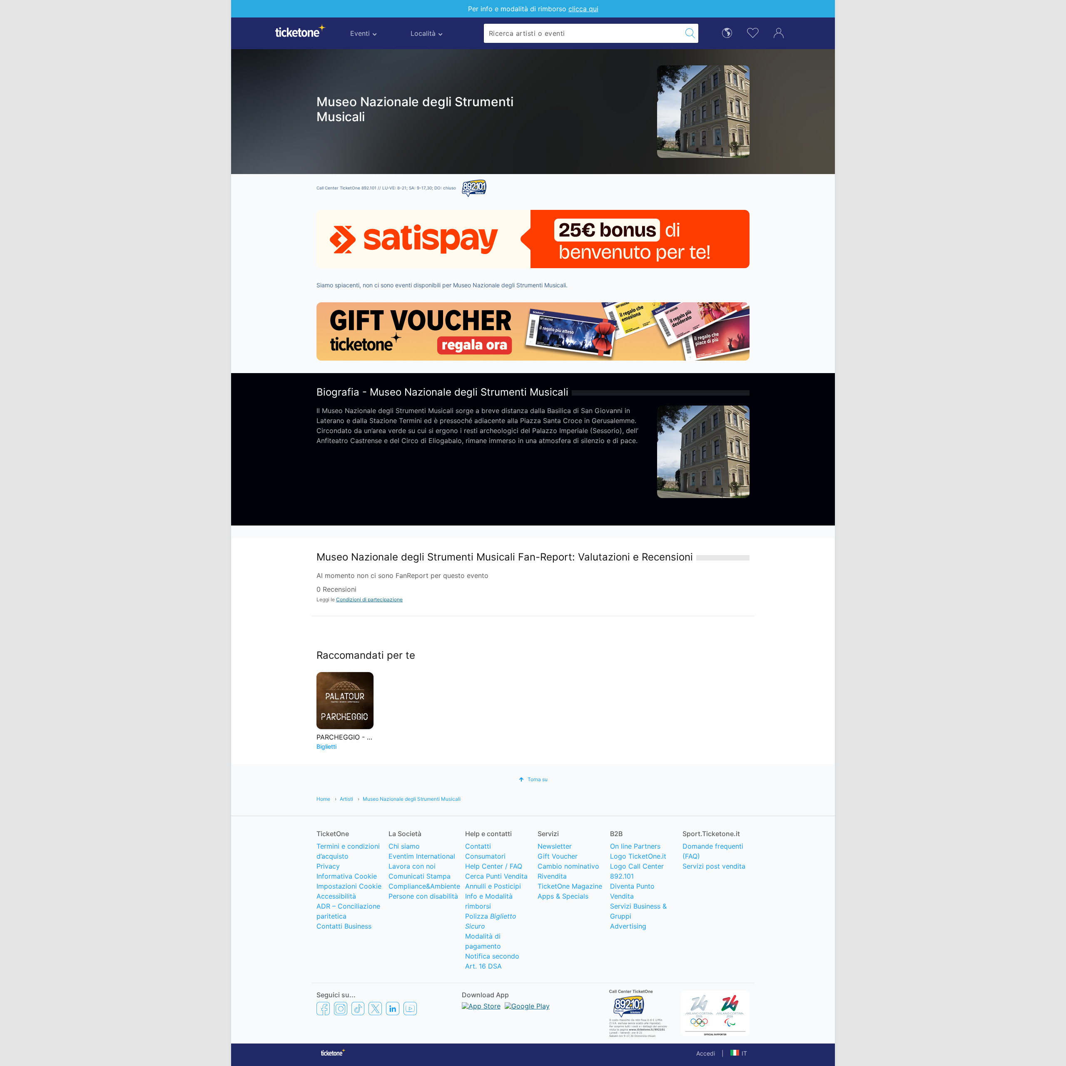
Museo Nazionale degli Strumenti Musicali (412, 799)
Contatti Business (343, 926)
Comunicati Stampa (420, 876)
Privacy (328, 866)
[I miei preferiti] (753, 32)
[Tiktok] (357, 1008)
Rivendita (552, 876)
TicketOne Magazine (570, 886)
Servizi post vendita (713, 866)
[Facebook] (323, 1008)
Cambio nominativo (568, 866)
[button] (533, 779)
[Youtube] (410, 1008)
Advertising (628, 926)
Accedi (705, 1053)
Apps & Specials (563, 896)
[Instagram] (340, 1008)
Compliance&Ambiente (424, 886)
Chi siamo (404, 846)
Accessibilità (336, 896)
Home (323, 799)
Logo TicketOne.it (638, 856)
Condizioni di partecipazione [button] (369, 599)
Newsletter (555, 846)
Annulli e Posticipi (493, 886)
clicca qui (583, 9)
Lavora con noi (412, 866)
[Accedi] (778, 32)
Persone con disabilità (423, 896)
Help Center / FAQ (493, 866)
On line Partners (635, 846)
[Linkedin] (392, 1008)
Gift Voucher (558, 856)
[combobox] (583, 33)
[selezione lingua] (727, 32)
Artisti (346, 799)
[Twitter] (375, 1008)
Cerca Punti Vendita (496, 876)
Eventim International (422, 856)
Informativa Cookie (346, 876)
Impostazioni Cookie (348, 886)
